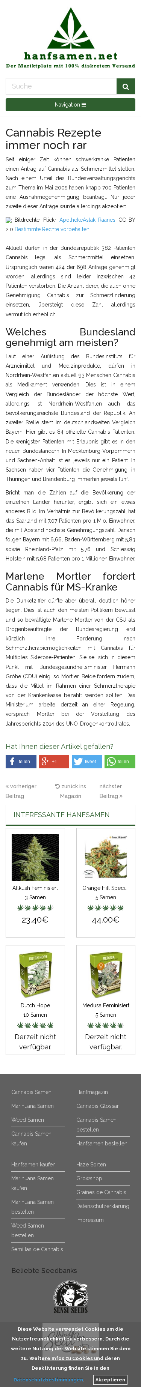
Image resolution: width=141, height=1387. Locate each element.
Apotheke (71, 220)
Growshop (89, 1178)
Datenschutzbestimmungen (48, 1379)
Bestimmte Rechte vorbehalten (52, 229)
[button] (21, 761)
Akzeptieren (110, 1379)
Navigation (68, 105)
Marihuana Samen (32, 1106)
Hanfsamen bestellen (101, 1144)
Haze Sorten (91, 1165)
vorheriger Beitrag (21, 791)
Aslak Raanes (99, 220)
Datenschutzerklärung (102, 1206)
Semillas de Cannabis (37, 1249)
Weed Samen (27, 1120)
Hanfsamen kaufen (33, 1165)
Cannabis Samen (31, 1092)
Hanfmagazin (92, 1092)
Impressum (90, 1220)
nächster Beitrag (111, 791)
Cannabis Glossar (97, 1106)
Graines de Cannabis (101, 1192)
